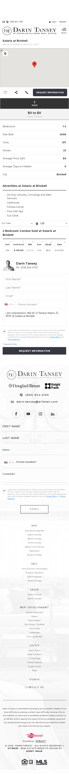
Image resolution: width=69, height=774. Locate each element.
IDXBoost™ (41, 741)
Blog (34, 670)
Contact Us (34, 687)
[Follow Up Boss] (4, 331)
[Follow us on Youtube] (28, 414)
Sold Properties (34, 577)
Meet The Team (34, 654)
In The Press (34, 658)
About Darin (34, 650)
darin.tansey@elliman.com (37, 401)
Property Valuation (34, 573)
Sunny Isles (34, 628)
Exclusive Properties (34, 531)
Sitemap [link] (13, 748)
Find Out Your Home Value (34, 569)
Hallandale (34, 632)
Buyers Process (34, 555)
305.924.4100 (12, 719)
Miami (34, 616)
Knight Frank (34, 666)
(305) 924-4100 (37, 394)
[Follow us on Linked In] (53, 414)
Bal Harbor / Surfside (34, 624)
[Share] (16, 92)
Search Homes (34, 535)
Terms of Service (14, 339)
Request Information (50, 92)
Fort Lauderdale (34, 636)
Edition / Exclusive (34, 612)
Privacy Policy (55, 337)
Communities (34, 543)
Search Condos (34, 539)
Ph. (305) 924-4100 (27, 267)
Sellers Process (34, 581)
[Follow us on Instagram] (40, 414)
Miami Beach (34, 620)
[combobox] (9, 304)
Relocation (34, 551)
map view (5, 53)
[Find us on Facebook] (16, 414)
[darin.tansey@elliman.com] (4, 22)
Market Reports (34, 662)
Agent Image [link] (34, 751)
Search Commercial (34, 547)
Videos (34, 679)
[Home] (29, 31)
